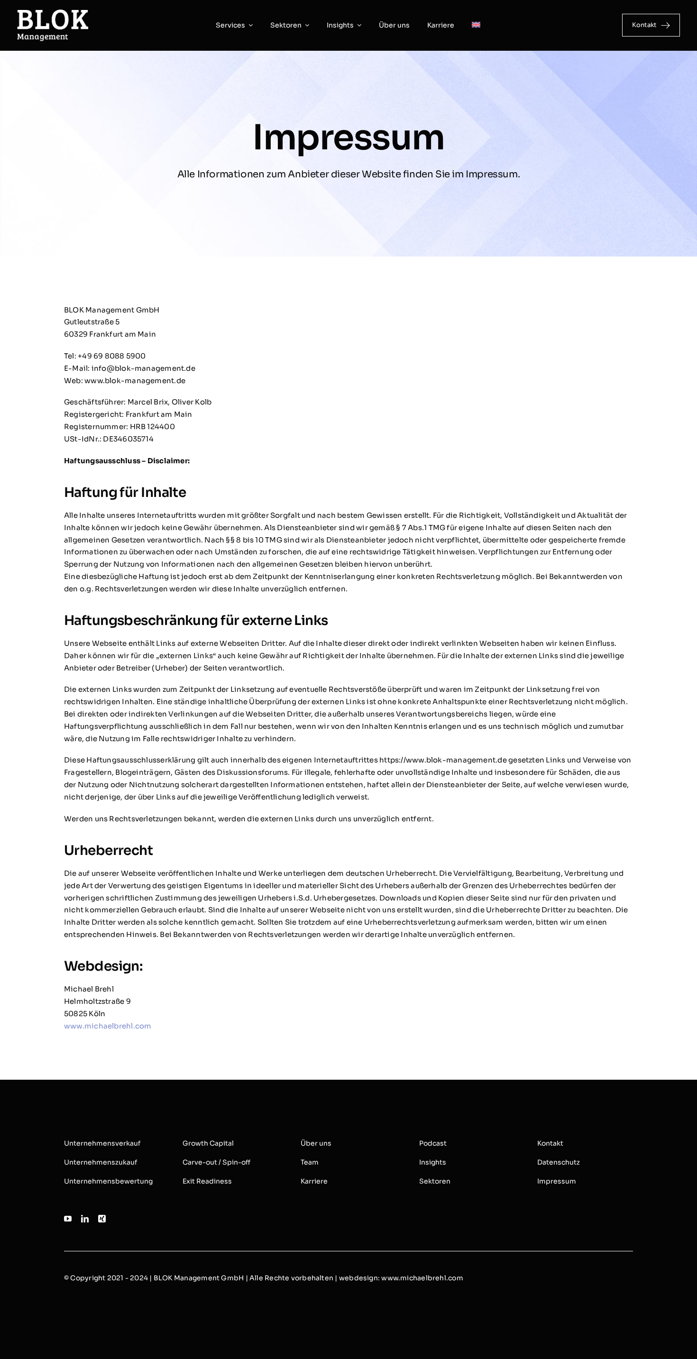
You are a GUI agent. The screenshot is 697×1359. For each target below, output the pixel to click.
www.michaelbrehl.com (108, 1025)
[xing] (102, 1218)
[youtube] (68, 1218)
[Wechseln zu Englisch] (476, 25)
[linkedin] (85, 1218)
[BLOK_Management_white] (52, 13)
